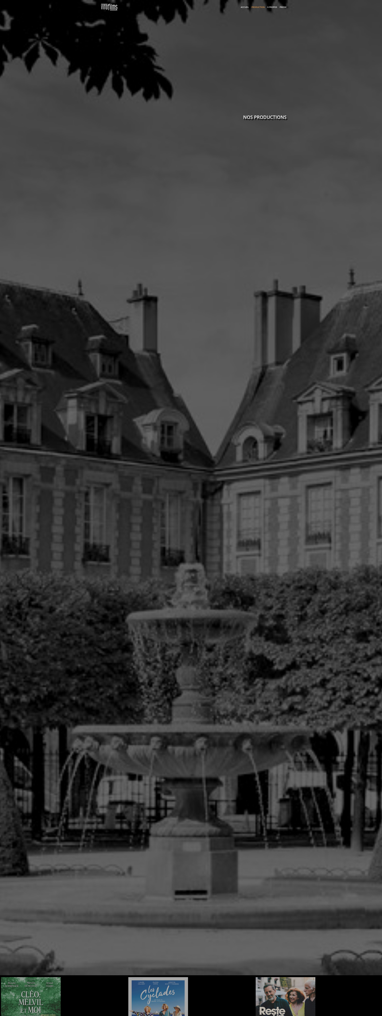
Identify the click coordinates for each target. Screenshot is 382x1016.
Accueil (245, 7)
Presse (283, 7)
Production (258, 7)
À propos (272, 7)
